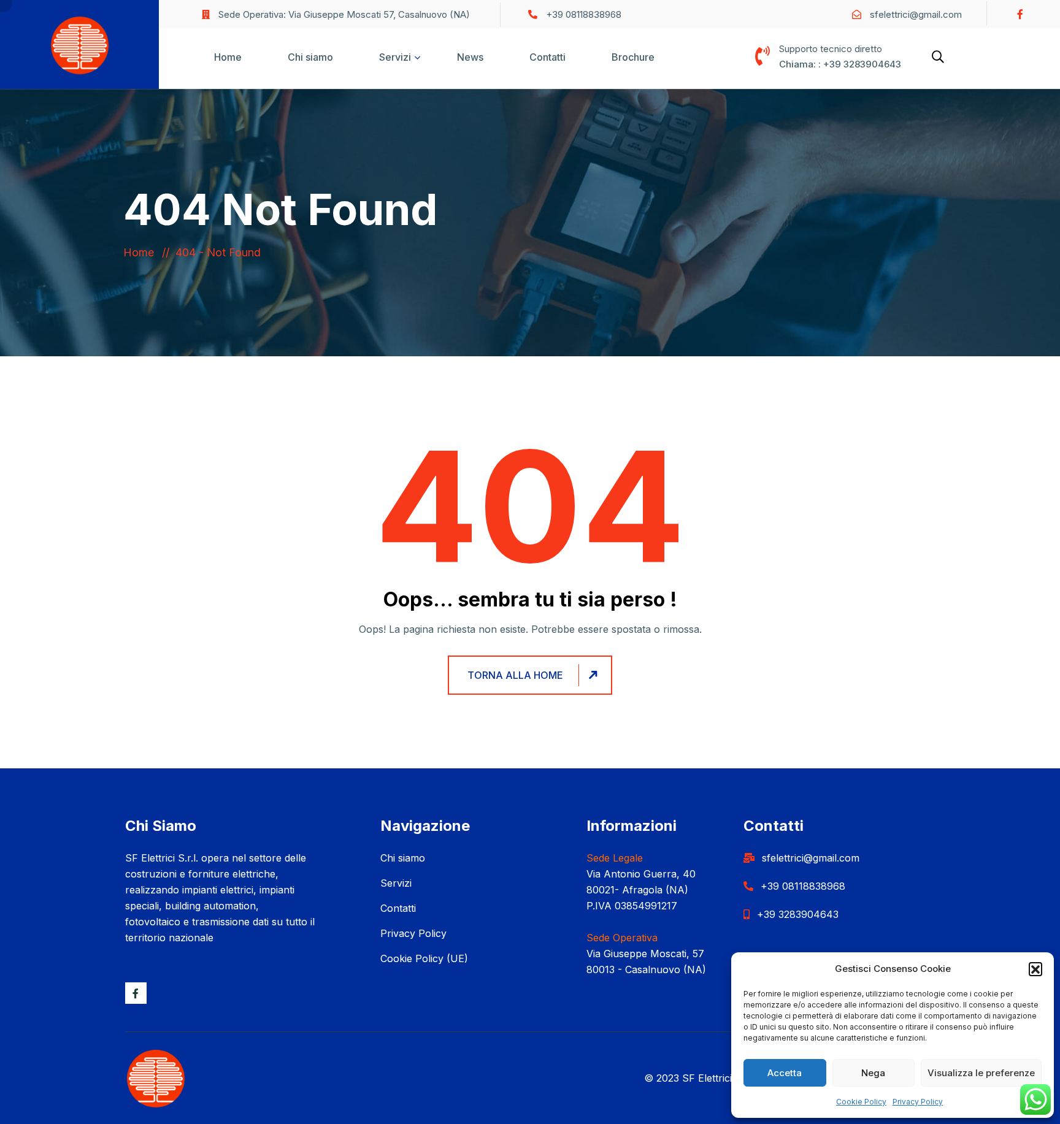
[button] (1035, 969)
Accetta (784, 1073)
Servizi (395, 57)
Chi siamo (310, 57)
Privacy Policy (918, 1101)
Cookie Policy (861, 1101)
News (470, 57)
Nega (873, 1073)
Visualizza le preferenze (981, 1073)
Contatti (547, 57)
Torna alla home (515, 675)
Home (228, 57)
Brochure (633, 57)
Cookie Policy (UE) (424, 958)
